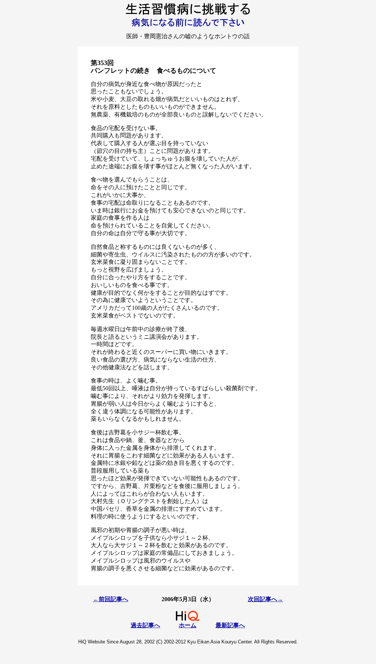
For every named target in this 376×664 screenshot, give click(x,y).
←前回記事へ (110, 599)
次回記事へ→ (265, 599)
